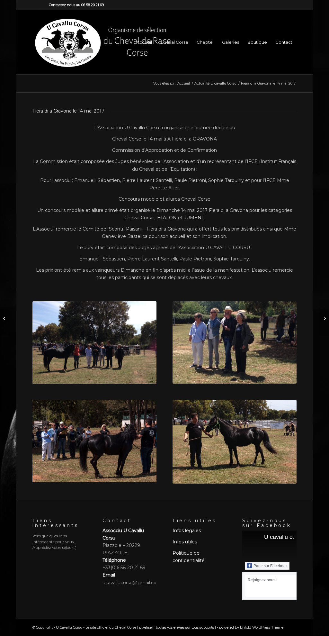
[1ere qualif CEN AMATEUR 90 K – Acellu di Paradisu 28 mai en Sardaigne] (324, 318)
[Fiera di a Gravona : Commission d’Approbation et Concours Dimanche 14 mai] (5, 318)
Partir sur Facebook (270, 566)
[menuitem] (144, 42)
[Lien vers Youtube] (44, 5)
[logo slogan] (102, 42)
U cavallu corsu (284, 537)
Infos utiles (185, 542)
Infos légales (187, 530)
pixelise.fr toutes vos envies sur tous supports (176, 627)
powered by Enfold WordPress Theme (251, 627)
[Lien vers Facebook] (34, 5)
